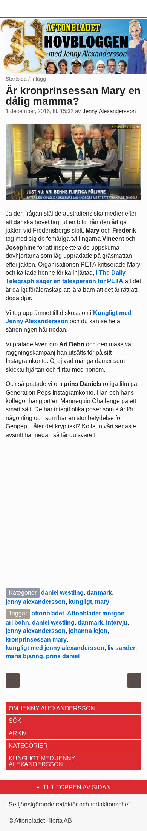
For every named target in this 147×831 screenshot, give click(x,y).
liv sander (121, 648)
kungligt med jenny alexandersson (55, 648)
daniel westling (62, 592)
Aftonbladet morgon (96, 613)
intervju (116, 622)
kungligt (80, 601)
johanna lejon (88, 631)
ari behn (17, 622)
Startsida (16, 79)
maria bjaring (24, 656)
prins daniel (63, 656)
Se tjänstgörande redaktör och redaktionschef (69, 804)
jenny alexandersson (36, 601)
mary (102, 601)
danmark (99, 592)
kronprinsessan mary (36, 639)
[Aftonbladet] (34, 9)
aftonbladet (48, 613)
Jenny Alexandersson (109, 111)
